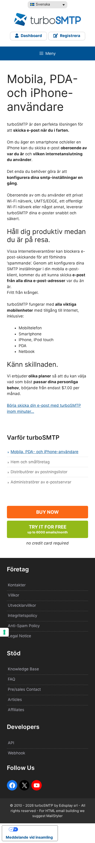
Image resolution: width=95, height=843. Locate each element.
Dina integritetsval (34, 829)
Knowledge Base (23, 669)
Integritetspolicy (22, 615)
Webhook (16, 753)
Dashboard (31, 35)
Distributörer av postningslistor (39, 472)
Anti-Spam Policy (24, 625)
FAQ (11, 679)
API (11, 742)
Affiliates (16, 709)
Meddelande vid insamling (29, 837)
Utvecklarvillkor (22, 605)
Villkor (13, 595)
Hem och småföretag (30, 462)
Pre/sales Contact (24, 689)
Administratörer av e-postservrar (41, 482)
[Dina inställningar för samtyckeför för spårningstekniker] (4, 632)
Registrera (69, 35)
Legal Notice (19, 636)
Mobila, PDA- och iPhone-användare (44, 451)
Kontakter (17, 585)
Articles (15, 699)
